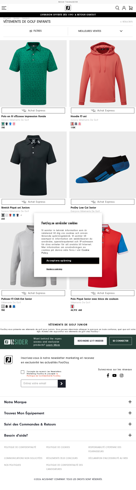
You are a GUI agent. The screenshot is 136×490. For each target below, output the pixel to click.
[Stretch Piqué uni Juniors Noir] (3, 215)
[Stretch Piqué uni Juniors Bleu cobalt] (14, 215)
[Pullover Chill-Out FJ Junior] (33, 256)
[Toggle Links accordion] (68, 402)
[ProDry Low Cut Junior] (102, 164)
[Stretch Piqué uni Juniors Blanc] (6, 215)
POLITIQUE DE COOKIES (58, 447)
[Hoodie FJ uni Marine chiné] (76, 123)
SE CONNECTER (120, 341)
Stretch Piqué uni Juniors (15, 207)
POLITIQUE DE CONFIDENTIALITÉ (20, 447)
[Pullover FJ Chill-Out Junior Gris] (3, 306)
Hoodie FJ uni (79, 116)
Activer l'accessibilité (68, 2)
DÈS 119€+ (57, 14)
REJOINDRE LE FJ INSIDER (90, 341)
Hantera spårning (54, 269)
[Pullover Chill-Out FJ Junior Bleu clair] (14, 306)
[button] (4, 8)
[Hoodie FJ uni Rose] (79, 123)
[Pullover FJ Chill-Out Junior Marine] (10, 306)
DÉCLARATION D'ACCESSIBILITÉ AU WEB (108, 458)
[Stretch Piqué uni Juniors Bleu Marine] (17, 215)
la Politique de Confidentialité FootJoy (43, 375)
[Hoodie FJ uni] (102, 73)
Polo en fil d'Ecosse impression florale (23, 116)
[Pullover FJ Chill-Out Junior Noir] (6, 306)
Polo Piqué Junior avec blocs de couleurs (94, 298)
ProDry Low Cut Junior (83, 207)
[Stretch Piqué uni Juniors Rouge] (10, 215)
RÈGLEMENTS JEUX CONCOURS (62, 458)
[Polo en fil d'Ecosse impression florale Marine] (6, 123)
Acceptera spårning (58, 260)
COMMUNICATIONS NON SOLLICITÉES (23, 458)
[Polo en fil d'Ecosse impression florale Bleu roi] (10, 123)
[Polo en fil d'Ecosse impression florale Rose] (14, 123)
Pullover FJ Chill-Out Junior (16, 298)
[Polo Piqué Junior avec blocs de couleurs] (102, 256)
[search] (117, 8)
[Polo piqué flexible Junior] (33, 164)
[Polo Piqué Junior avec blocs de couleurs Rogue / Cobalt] (72, 306)
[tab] (130, 8)
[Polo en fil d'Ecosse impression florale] (33, 73)
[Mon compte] (124, 8)
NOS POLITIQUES (12, 465)
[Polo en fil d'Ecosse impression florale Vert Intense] (3, 123)
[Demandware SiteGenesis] (68, 8)
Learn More (53, 344)
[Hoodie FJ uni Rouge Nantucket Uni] (72, 123)
